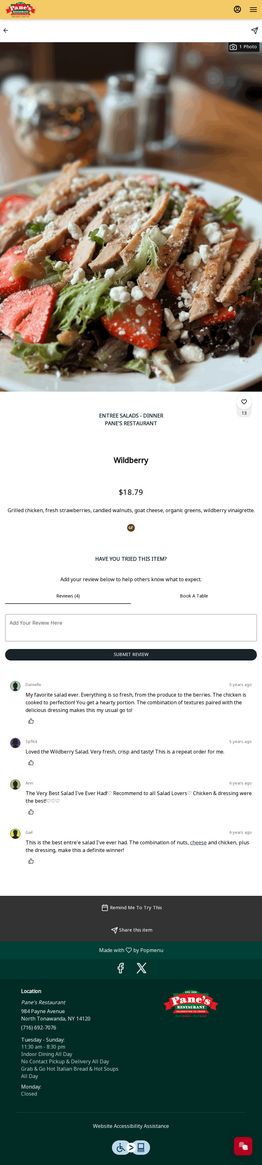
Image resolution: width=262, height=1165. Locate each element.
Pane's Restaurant (190, 1003)
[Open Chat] (243, 1146)
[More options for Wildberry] (244, 402)
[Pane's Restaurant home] (33, 10)
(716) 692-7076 (38, 1028)
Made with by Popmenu (84, 950)
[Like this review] (33, 721)
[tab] (68, 596)
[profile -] (237, 9)
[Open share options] (254, 30)
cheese (198, 843)
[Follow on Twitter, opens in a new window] (141, 970)
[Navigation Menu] (253, 9)
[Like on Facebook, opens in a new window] (120, 970)
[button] (7, 30)
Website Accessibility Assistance (131, 1126)
